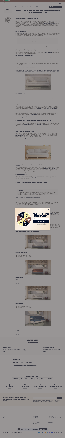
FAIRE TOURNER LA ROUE (41, 221)
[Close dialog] (48, 209)
